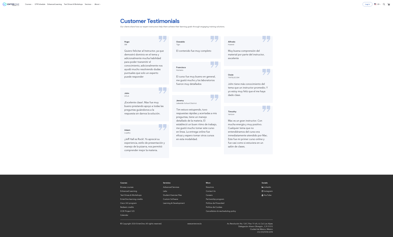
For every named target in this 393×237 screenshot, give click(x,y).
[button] (377, 4)
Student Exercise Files (172, 195)
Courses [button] (28, 4)
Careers (209, 195)
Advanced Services (171, 187)
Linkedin (267, 187)
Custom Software (170, 199)
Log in (367, 4)
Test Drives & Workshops (73, 4)
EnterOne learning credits (131, 199)
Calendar (124, 215)
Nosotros (210, 187)
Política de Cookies (214, 207)
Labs (165, 191)
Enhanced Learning (54, 4)
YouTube (267, 195)
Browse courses (126, 187)
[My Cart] (388, 4)
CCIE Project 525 (127, 211)
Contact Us (211, 191)
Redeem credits (127, 207)
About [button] (97, 4)
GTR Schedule (40, 4)
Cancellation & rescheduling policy (221, 211)
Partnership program (215, 199)
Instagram (268, 191)
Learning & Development (174, 203)
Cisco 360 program (128, 203)
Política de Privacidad (215, 203)
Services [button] (88, 4)
